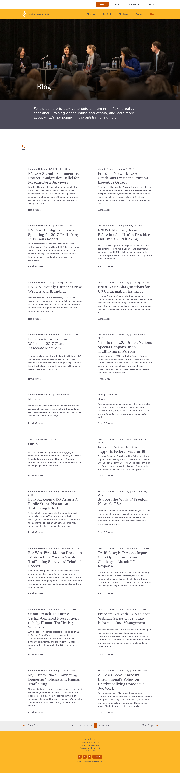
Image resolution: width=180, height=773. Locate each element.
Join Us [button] (139, 14)
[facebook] (80, 757)
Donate (102, 4)
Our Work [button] (107, 14)
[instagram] (89, 757)
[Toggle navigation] (23, 146)
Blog (152, 14)
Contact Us (150, 4)
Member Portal (134, 4)
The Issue (123, 14)
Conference (117, 4)
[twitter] (85, 757)
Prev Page (33, 725)
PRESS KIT (97, 757)
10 (107, 725)
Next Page (148, 725)
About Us (91, 14)
